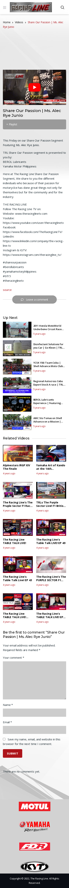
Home (6, 22)
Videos (19, 22)
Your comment (13, 657)
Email (7, 722)
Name (8, 705)
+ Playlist (11, 124)
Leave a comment (37, 299)
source (7, 290)
